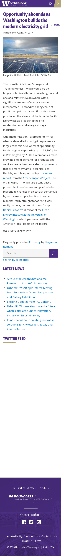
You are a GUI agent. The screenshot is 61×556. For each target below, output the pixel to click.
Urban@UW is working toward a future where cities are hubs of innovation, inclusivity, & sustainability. (31, 310)
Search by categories (16, 259)
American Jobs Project (36, 178)
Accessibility (14, 536)
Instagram (39, 521)
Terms (37, 541)
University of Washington (30, 488)
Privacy (25, 541)
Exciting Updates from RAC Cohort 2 (29, 301)
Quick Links (57, 3)
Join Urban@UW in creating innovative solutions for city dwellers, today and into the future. (30, 324)
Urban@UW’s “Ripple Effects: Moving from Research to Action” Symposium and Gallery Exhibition (30, 292)
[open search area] (50, 3)
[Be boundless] (30, 498)
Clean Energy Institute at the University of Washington (26, 214)
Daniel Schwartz (13, 210)
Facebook (25, 521)
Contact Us (48, 536)
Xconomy (35, 242)
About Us (32, 536)
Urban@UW (14, 3)
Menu (57, 24)
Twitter (32, 521)
